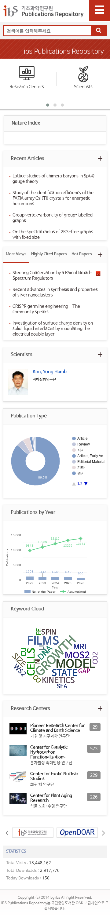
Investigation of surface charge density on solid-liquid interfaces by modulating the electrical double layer (53, 329)
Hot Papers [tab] (82, 254)
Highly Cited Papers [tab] (49, 254)
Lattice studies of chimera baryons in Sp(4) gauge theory (54, 178)
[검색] (98, 31)
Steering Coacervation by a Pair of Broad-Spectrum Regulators (52, 275)
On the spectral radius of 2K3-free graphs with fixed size (53, 234)
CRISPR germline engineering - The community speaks (46, 309)
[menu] (99, 10)
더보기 (100, 158)
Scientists (83, 86)
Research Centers (26, 86)
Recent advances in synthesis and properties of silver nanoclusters (55, 292)
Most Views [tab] (16, 254)
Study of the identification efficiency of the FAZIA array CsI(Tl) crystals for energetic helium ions (53, 198)
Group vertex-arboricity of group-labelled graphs (53, 218)
